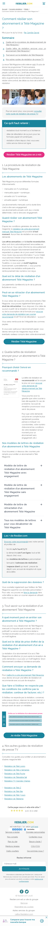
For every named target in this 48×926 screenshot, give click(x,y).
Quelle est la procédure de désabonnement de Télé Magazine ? (26, 43)
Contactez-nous (35, 837)
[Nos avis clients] (24, 829)
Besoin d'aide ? (35, 842)
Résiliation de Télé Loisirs (14, 766)
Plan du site (12, 842)
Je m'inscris (24, 869)
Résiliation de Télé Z (12, 788)
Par (31, 33)
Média (26, 9)
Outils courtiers (12, 851)
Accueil (4, 9)
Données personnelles (35, 832)
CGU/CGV (35, 846)
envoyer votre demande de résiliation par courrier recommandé (22, 314)
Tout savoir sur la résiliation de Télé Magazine (24, 55)
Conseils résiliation (15, 9)
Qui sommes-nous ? (35, 851)
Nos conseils (12, 837)
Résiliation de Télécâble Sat (15, 777)
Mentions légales (13, 846)
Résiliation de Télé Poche (14, 774)
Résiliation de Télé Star (13, 791)
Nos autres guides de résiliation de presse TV (25, 59)
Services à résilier (12, 832)
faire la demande (31, 593)
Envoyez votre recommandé (16, 542)
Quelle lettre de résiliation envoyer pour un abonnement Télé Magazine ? (26, 50)
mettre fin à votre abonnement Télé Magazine (25, 675)
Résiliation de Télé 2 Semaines (16, 770)
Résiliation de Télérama (13, 799)
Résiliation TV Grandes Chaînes (17, 781)
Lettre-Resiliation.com (24, 914)
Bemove (24, 903)
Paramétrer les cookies (24, 907)
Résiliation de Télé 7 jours (14, 795)
